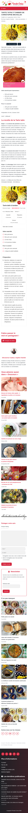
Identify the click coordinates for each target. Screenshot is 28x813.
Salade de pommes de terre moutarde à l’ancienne (9, 506)
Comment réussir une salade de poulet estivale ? (14, 792)
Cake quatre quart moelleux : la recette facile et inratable (9, 417)
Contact (3, 767)
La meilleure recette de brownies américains (13, 680)
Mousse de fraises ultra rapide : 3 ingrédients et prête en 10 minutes (10, 394)
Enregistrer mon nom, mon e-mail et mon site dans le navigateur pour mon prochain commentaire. (14, 557)
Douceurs (13, 743)
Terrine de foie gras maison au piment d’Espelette (9, 460)
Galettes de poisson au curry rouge (11, 438)
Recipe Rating (5, 526)
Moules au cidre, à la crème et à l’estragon (12, 802)
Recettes (8, 743)
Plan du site (4, 765)
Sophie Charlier (20, 357)
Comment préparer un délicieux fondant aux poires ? (9, 702)
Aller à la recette (12, 44)
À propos (3, 762)
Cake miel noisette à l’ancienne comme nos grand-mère (10, 638)
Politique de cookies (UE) (7, 769)
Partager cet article (10, 340)
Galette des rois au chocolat (9, 724)
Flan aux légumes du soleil (8, 660)
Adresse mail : (6, 583)
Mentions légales (5, 772)
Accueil (3, 743)
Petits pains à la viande (7, 616)
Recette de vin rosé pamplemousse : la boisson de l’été (11, 483)
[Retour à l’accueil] (14, 3)
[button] (26, 8)
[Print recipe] (23, 202)
